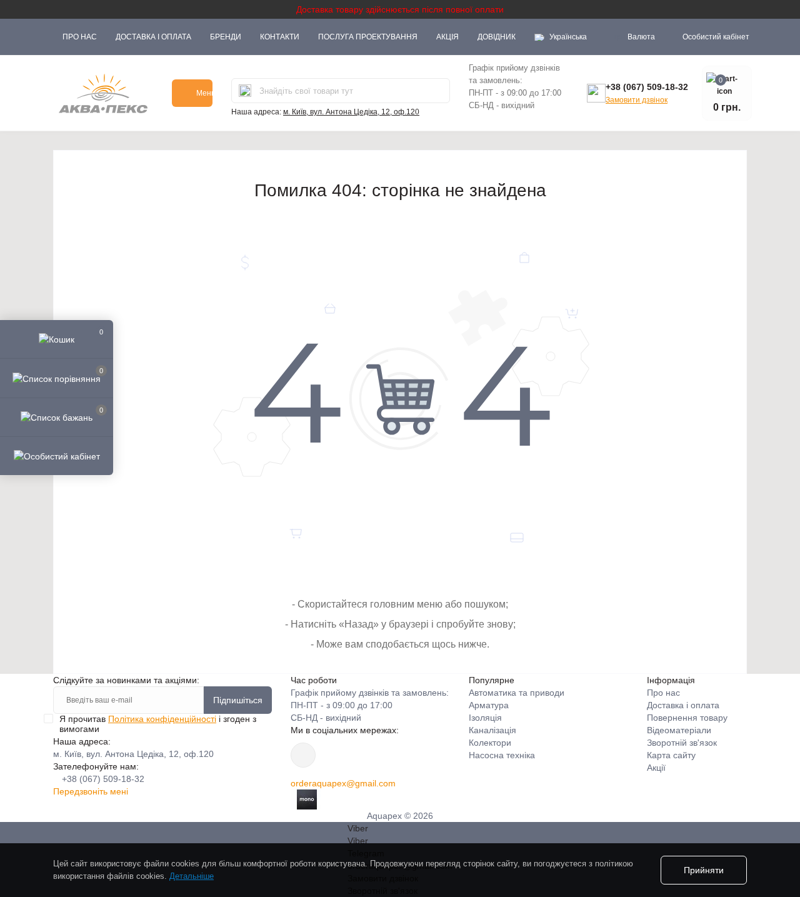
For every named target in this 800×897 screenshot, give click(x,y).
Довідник (497, 37)
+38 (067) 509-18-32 (647, 87)
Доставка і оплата (153, 37)
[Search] (245, 90)
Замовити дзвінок (637, 100)
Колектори (490, 743)
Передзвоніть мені (90, 791)
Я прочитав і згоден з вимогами (157, 724)
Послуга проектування (368, 37)
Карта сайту (671, 755)
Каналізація (492, 730)
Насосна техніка (502, 755)
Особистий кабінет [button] (715, 37)
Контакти (279, 37)
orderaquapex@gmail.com (343, 783)
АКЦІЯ (447, 37)
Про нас (79, 37)
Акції (656, 768)
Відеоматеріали (679, 730)
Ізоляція (485, 718)
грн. (634, 37)
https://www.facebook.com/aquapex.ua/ (303, 755)
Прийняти (704, 870)
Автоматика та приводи (516, 693)
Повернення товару (687, 718)
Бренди (225, 37)
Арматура (489, 705)
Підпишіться (237, 700)
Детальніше (191, 876)
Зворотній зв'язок (682, 743)
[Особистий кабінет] (56, 455)
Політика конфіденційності (162, 719)
